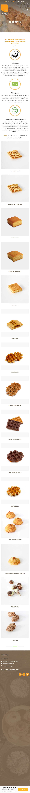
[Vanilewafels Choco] (15, 421)
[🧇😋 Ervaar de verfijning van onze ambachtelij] (15, 692)
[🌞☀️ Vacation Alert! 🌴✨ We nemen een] (15, 745)
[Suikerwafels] (15, 488)
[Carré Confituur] (15, 152)
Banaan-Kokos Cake (15, 271)
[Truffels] (15, 622)
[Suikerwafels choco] (15, 454)
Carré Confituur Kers (15, 204)
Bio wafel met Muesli (15, 405)
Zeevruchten (15, 607)
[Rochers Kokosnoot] (15, 521)
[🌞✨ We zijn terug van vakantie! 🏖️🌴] (15, 719)
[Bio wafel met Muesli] (15, 387)
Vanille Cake (15, 238)
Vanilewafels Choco (15, 439)
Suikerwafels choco (15, 472)
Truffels (15, 640)
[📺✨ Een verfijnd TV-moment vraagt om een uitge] (15, 772)
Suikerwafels (15, 506)
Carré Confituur (15, 171)
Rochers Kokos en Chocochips (15, 573)
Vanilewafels (15, 372)
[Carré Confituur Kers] (15, 186)
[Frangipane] (15, 286)
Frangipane (15, 305)
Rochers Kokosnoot (15, 540)
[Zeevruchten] (15, 588)
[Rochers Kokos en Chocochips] (15, 555)
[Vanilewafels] (15, 354)
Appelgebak (15, 338)
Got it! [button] (23, 789)
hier (19, 46)
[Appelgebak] (15, 320)
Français (27, 3)
